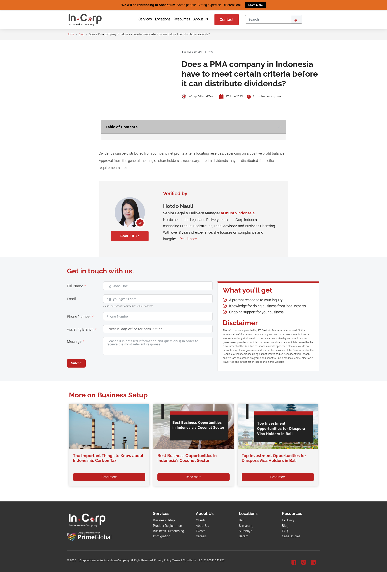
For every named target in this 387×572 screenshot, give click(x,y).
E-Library (288, 520)
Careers (201, 536)
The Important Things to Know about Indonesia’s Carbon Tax (108, 458)
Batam (243, 536)
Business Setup (191, 51)
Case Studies (291, 536)
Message (74, 341)
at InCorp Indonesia (238, 213)
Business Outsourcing (168, 531)
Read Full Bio (129, 236)
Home (70, 34)
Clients (201, 520)
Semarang (246, 525)
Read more (188, 239)
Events (200, 531)
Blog (81, 34)
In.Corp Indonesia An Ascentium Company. (103, 560)
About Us (202, 525)
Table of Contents (121, 126)
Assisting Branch (80, 329)
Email (71, 299)
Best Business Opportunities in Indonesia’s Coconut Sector (187, 458)
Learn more (255, 4)
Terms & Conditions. (184, 560)
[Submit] (296, 19)
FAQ (285, 531)
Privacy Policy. (163, 560)
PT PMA (208, 51)
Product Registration (167, 525)
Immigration (161, 536)
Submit (76, 363)
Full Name (75, 286)
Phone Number (79, 316)
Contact (227, 19)
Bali (241, 520)
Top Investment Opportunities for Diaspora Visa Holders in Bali (274, 458)
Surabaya (245, 531)
